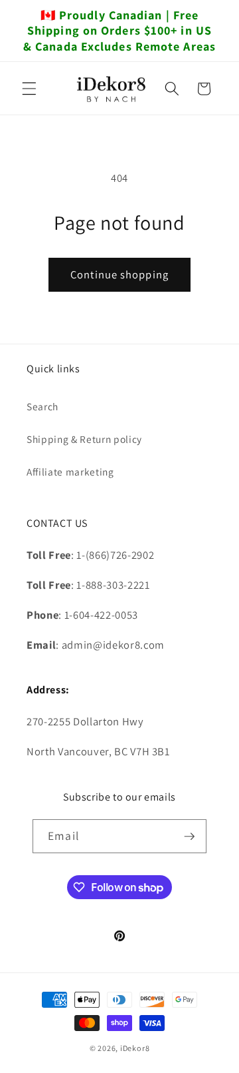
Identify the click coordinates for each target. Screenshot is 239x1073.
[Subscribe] (189, 836)
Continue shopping (119, 274)
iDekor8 (134, 1048)
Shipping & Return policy (84, 439)
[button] (29, 89)
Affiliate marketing (70, 471)
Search (42, 406)
